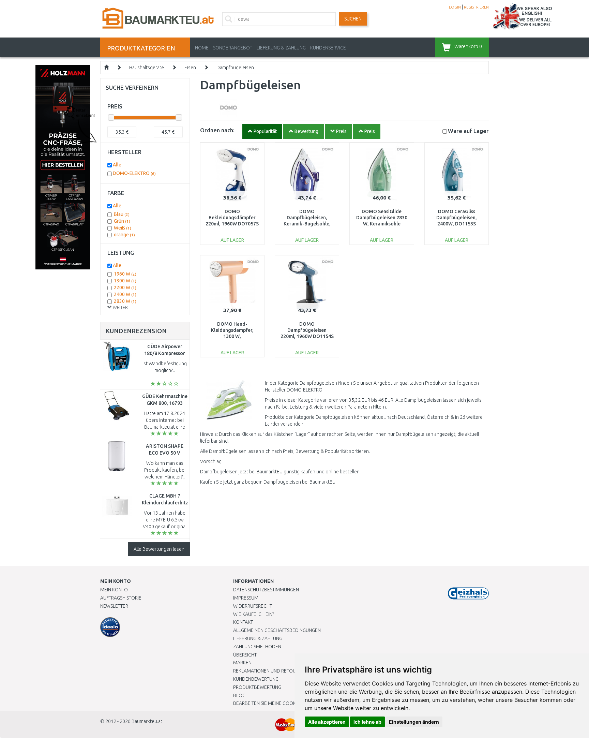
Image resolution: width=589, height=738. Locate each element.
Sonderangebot (232, 47)
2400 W (125, 294)
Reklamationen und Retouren (268, 671)
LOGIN (455, 7)
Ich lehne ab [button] (367, 722)
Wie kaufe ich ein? (253, 614)
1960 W (125, 274)
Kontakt (243, 622)
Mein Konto (114, 589)
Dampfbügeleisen (235, 67)
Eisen (190, 67)
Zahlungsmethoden (257, 646)
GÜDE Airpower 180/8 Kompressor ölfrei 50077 (164, 353)
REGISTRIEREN (476, 7)
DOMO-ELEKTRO (134, 173)
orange (124, 234)
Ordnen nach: (217, 130)
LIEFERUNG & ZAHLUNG (281, 47)
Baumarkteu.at (147, 721)
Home (202, 47)
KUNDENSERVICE (328, 47)
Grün (122, 221)
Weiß (122, 228)
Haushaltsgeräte (146, 67)
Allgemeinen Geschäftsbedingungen (277, 630)
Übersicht (245, 655)
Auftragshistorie (120, 598)
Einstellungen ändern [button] (414, 722)
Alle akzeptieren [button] (327, 722)
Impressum (245, 598)
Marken (242, 662)
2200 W (125, 287)
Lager (468, 131)
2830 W (125, 301)
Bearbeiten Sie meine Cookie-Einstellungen (284, 703)
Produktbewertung (257, 687)
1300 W (125, 280)
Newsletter (114, 606)
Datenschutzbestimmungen (266, 589)
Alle (117, 164)
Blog (239, 695)
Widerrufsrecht (252, 606)
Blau (122, 214)
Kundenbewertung (255, 679)
